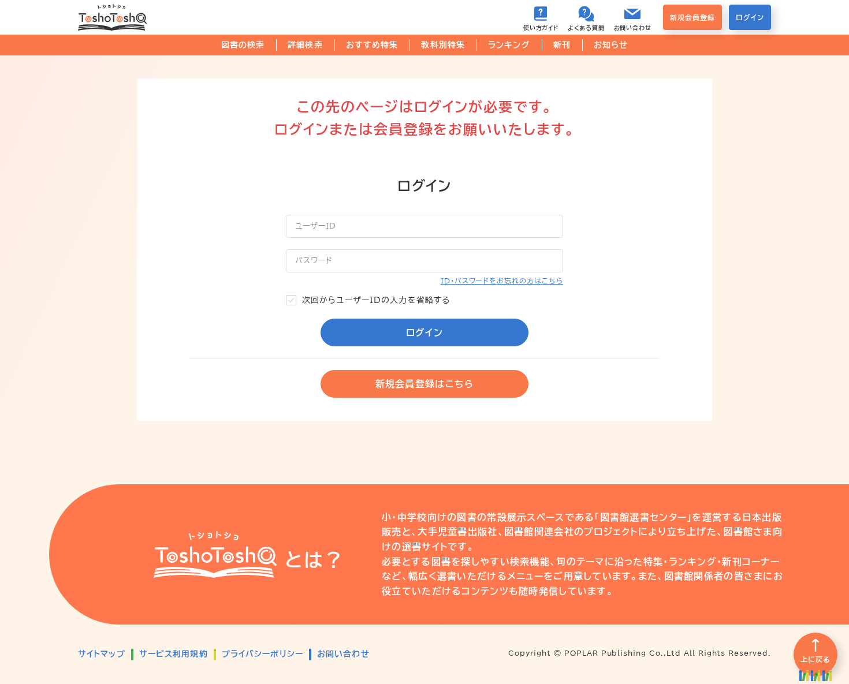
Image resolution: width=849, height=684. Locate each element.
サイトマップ (101, 654)
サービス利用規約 (173, 654)
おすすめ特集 (372, 45)
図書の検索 (243, 45)
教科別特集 (443, 45)
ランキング (509, 45)
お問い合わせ (343, 654)
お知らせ (611, 45)
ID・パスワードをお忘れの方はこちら (502, 280)
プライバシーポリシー (262, 654)
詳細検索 (305, 45)
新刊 (562, 45)
